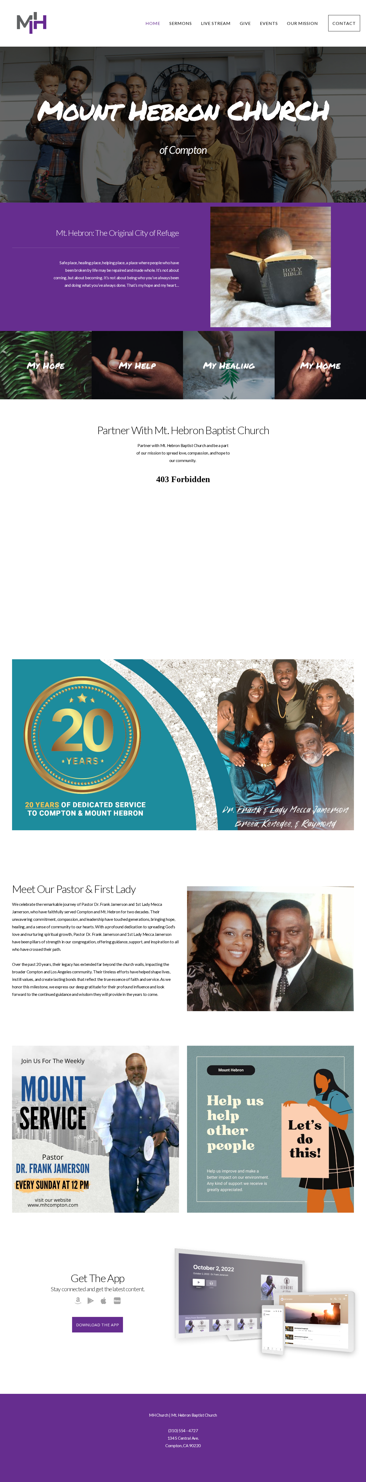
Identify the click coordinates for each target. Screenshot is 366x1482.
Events (269, 23)
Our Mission (303, 23)
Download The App (97, 1324)
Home (152, 23)
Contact (344, 23)
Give (245, 23)
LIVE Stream (216, 23)
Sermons (180, 23)
